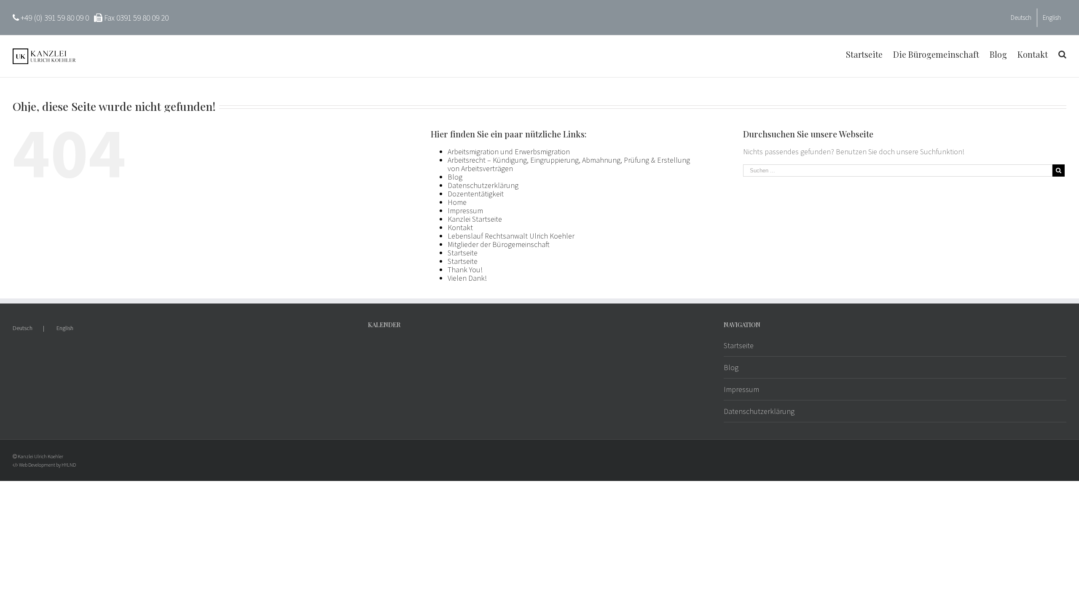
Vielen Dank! (467, 278)
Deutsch (22, 328)
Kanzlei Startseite (475, 219)
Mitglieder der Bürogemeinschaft (499, 244)
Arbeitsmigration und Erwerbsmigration (509, 151)
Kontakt (460, 227)
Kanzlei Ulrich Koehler (40, 456)
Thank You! (465, 269)
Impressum (465, 210)
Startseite (463, 253)
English (64, 328)
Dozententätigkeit (476, 194)
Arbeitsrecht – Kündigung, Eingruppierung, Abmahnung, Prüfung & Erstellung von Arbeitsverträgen (569, 164)
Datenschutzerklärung (483, 185)
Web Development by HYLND (47, 465)
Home (457, 202)
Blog (455, 177)
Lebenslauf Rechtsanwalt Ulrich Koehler (511, 236)
